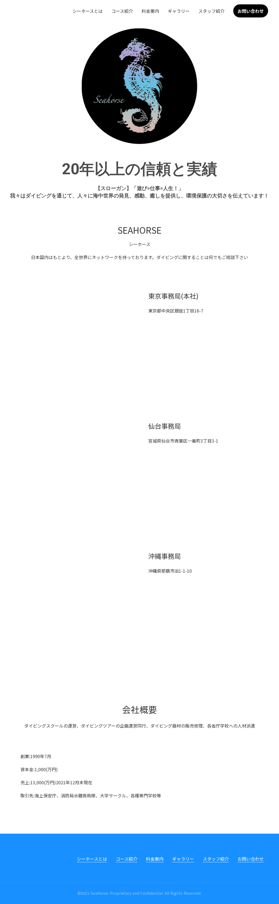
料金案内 (150, 11)
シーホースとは (87, 11)
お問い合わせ (251, 858)
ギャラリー (179, 11)
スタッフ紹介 (211, 11)
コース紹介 (122, 11)
